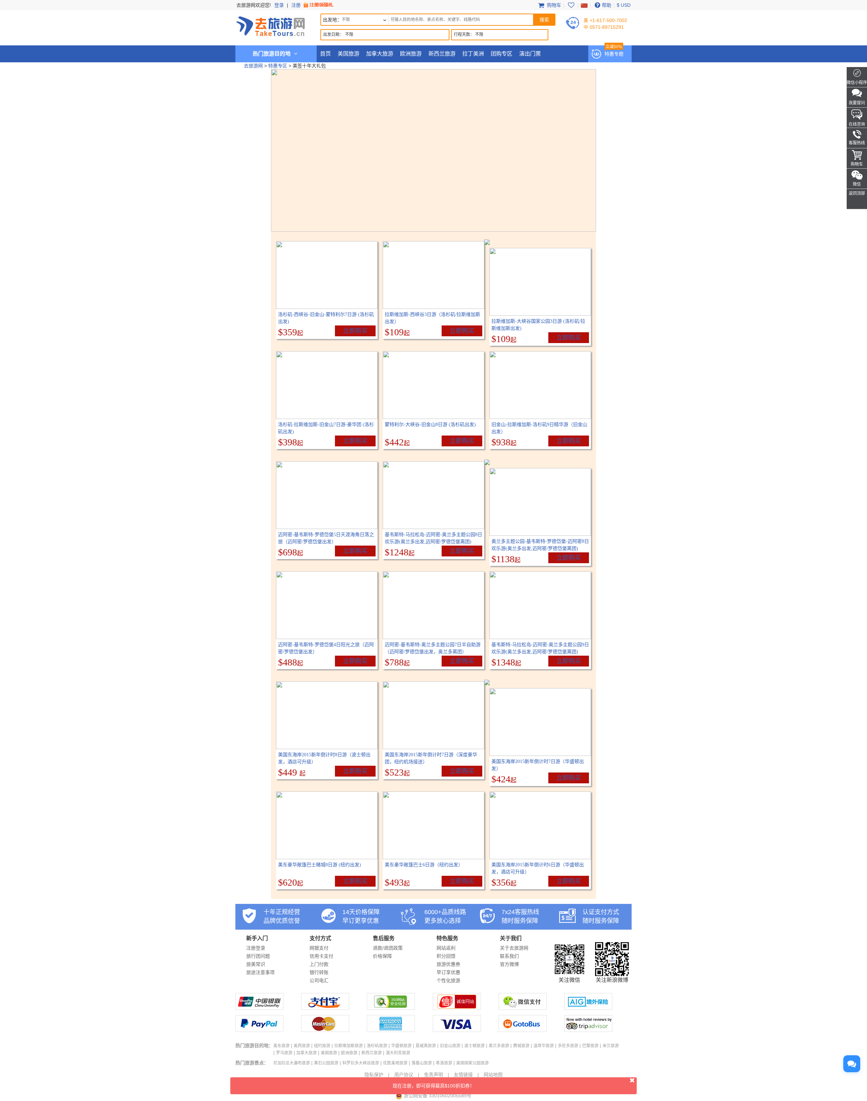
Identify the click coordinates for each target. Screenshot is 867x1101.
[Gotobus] (523, 1030)
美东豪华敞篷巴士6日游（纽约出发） (424, 864)
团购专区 (501, 54)
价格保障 (382, 956)
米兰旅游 (610, 1045)
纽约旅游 (322, 1045)
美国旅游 (348, 54)
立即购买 (355, 330)
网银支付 (319, 948)
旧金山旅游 (450, 1045)
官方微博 (509, 964)
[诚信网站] (457, 1008)
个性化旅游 (448, 980)
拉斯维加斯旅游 (348, 1045)
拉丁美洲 (473, 54)
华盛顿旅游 (401, 1045)
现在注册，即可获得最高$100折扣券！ (433, 1085)
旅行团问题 (258, 956)
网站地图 (493, 1074)
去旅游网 (253, 65)
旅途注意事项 (260, 972)
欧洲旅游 (411, 54)
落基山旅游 (421, 1063)
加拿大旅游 (379, 54)
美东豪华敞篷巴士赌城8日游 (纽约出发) (319, 864)
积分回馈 (446, 956)
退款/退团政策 (388, 948)
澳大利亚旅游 (398, 1053)
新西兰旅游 (442, 54)
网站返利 (446, 948)
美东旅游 (281, 1045)
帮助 (606, 5)
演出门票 (530, 54)
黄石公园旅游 (326, 1063)
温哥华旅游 (543, 1045)
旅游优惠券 (448, 964)
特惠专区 (277, 65)
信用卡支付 (321, 956)
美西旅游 (302, 1045)
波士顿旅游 (474, 1045)
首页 (325, 54)
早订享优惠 (448, 972)
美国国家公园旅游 (472, 1063)
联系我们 (509, 956)
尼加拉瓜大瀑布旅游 (291, 1063)
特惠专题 (614, 54)
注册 (296, 5)
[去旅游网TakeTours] (270, 25)
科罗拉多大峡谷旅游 (360, 1063)
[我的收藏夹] (571, 5)
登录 (279, 5)
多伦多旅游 (568, 1045)
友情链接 (463, 1074)
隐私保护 (373, 1074)
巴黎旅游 (590, 1045)
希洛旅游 (444, 1063)
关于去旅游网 (514, 948)
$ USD (624, 5)
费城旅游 (521, 1045)
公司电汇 (319, 980)
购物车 (553, 5)
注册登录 (255, 948)
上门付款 (319, 964)
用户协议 (403, 1074)
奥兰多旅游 (499, 1045)
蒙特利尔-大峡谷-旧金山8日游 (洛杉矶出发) (430, 424)
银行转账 (319, 972)
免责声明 (433, 1074)
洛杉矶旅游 (377, 1045)
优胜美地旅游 (395, 1063)
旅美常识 (255, 964)
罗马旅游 (284, 1053)
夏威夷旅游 (426, 1045)
